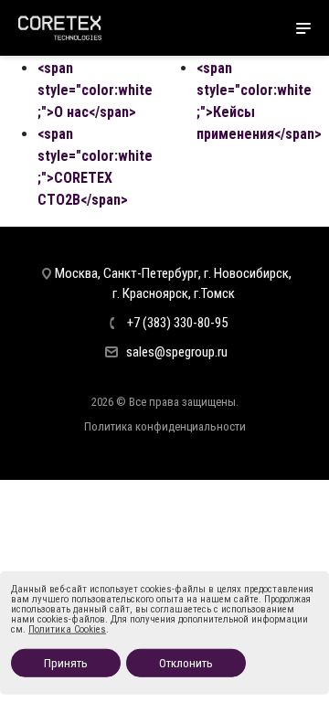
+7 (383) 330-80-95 (177, 322)
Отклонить (186, 663)
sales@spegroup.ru (177, 352)
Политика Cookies (67, 629)
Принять (66, 663)
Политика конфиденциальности (165, 426)
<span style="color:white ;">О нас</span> (95, 90)
